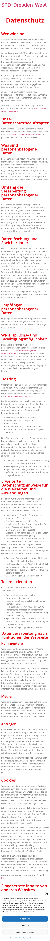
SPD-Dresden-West (24, 5)
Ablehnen (25, 925)
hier (3, 878)
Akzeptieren (25, 919)
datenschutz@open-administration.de (24, 134)
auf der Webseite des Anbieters (18, 396)
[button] (46, 894)
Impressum (36, 938)
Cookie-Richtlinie (16, 938)
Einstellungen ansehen (25, 932)
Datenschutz (27, 938)
